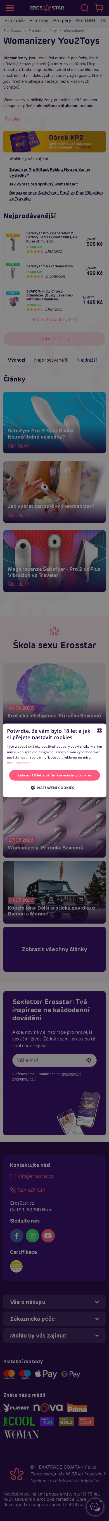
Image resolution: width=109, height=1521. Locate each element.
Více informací (18, 762)
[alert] (54, 760)
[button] (54, 787)
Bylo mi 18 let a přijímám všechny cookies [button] (54, 775)
